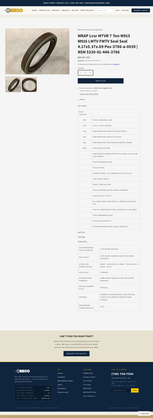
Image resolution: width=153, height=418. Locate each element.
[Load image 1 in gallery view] (13, 84)
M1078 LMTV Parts (89, 392)
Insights (66, 10)
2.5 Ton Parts (87, 381)
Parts (34, 10)
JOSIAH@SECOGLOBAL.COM (120, 378)
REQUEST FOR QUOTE (76, 354)
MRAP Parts (87, 388)
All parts (60, 373)
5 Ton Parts (87, 384)
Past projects (61, 388)
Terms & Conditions (50, 408)
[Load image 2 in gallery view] (29, 84)
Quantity (81, 68)
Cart (118, 10)
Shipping (81, 60)
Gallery (75, 10)
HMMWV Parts (88, 373)
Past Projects (87, 10)
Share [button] (82, 99)
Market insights (68, 381)
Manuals (56, 10)
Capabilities (44, 10)
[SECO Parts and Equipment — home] (13, 10)
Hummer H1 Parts (89, 377)
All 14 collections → (89, 396)
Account (125, 10)
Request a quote (141, 10)
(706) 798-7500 (122, 374)
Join (135, 390)
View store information (89, 94)
